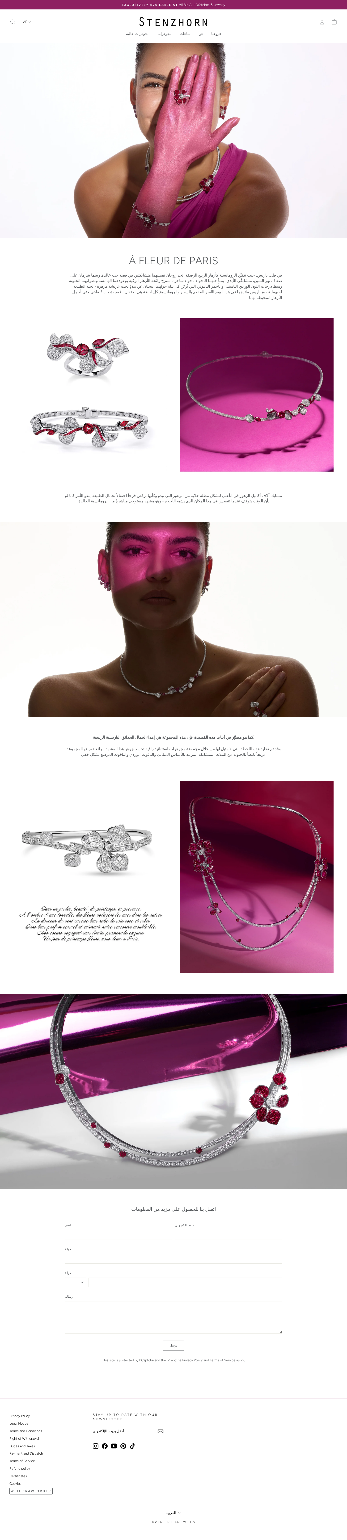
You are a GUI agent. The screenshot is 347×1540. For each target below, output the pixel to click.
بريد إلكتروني (184, 1225)
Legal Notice (18, 1423)
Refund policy (19, 1468)
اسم (68, 1225)
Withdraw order (31, 1491)
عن (201, 34)
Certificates (18, 1476)
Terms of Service (222, 1360)
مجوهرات (164, 34)
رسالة (69, 1296)
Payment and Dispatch (26, 1453)
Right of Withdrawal (24, 1438)
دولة (68, 1249)
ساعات (185, 34)
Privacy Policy (192, 1360)
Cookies (15, 1483)
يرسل (173, 1345)
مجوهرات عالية (137, 34)
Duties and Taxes (22, 1446)
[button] (27, 22)
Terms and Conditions (25, 1431)
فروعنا (216, 34)
